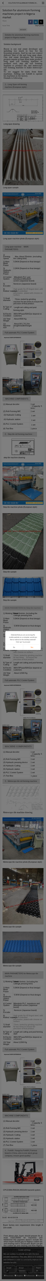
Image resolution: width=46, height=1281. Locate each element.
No (14, 647)
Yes (32, 647)
